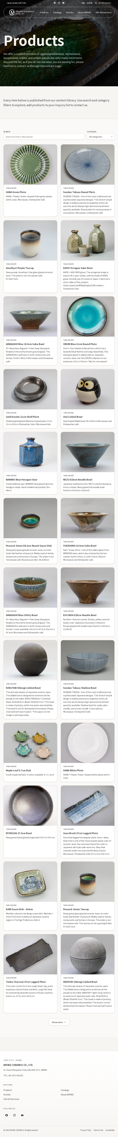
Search (6, 131)
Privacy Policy (85, 1130)
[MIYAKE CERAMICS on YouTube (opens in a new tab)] (63, 3)
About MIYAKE (84, 12)
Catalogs (57, 12)
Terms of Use (98, 1130)
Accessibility (110, 1130)
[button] (30, 180)
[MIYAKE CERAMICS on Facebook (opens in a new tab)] (54, 3)
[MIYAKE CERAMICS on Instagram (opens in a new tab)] (59, 3)
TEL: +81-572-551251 (13, 1075)
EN (83, 3)
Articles (69, 12)
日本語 (89, 3)
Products (44, 12)
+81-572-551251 (104, 3)
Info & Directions (104, 12)
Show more (57, 1022)
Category (91, 131)
